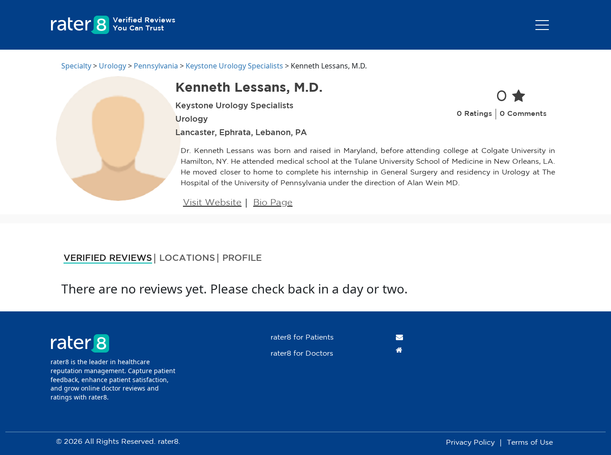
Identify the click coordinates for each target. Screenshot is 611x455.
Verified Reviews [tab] (108, 258)
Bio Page (273, 203)
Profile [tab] (242, 258)
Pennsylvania (156, 66)
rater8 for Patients (302, 337)
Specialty (76, 66)
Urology (112, 66)
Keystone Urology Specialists (234, 66)
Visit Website (212, 203)
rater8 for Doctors (302, 353)
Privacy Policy (470, 442)
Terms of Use (530, 442)
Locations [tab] (187, 258)
